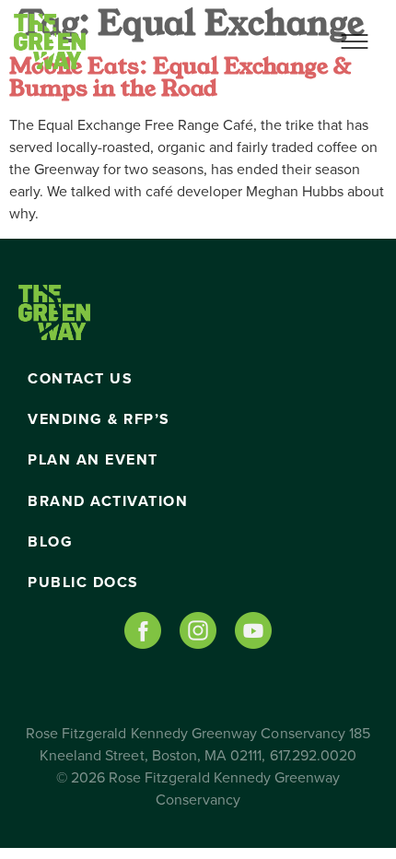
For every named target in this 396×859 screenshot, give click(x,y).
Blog (50, 542)
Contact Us (80, 379)
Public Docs (83, 582)
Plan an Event (93, 460)
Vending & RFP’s (99, 419)
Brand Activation (108, 501)
